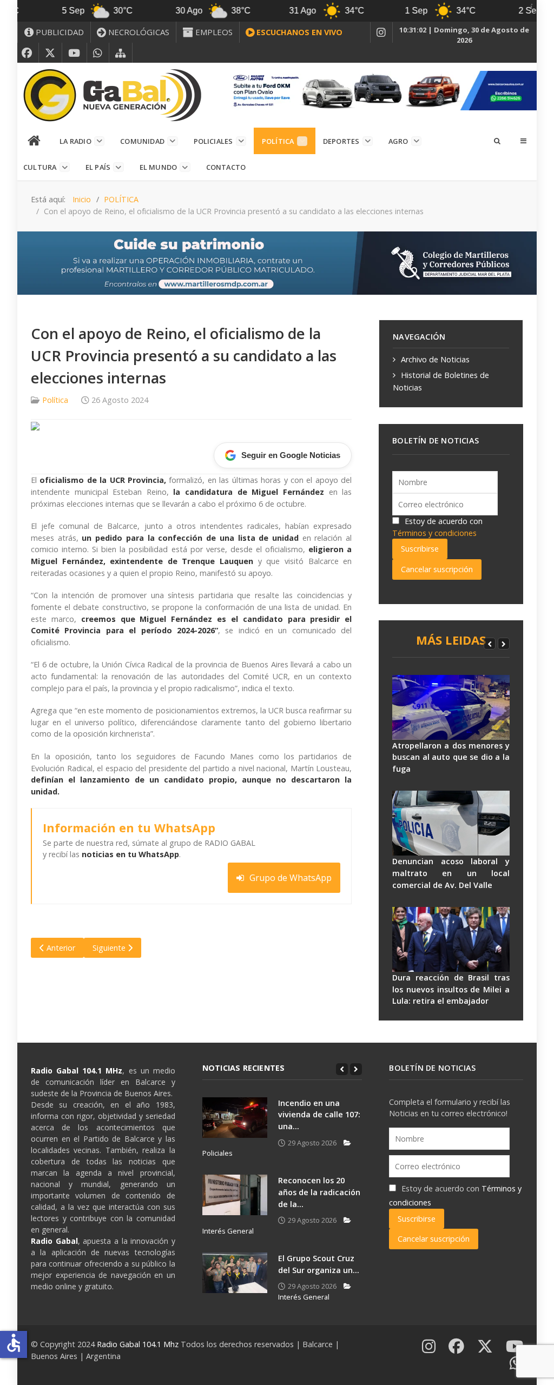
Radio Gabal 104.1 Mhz (139, 1344)
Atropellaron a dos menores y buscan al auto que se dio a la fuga (451, 757)
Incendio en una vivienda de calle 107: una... (319, 1114)
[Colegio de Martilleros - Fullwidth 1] (277, 262)
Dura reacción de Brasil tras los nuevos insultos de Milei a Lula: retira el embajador (451, 989)
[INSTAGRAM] (381, 32)
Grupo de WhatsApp (290, 878)
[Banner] (381, 89)
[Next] (504, 644)
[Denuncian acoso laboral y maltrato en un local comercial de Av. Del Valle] (451, 823)
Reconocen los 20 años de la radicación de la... (319, 1192)
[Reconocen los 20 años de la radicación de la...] (234, 1195)
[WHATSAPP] (98, 53)
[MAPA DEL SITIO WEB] (121, 53)
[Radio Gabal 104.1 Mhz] (112, 95)
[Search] (496, 141)
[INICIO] (34, 141)
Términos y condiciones (434, 533)
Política (55, 400)
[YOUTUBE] (74, 53)
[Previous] (490, 644)
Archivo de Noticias (435, 359)
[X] (50, 53)
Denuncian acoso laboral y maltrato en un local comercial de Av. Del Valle (451, 873)
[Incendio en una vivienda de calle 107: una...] (234, 1117)
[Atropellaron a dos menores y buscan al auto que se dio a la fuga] (451, 707)
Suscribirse (420, 549)
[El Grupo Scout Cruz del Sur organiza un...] (234, 1273)
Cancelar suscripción (437, 569)
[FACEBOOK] (27, 53)
